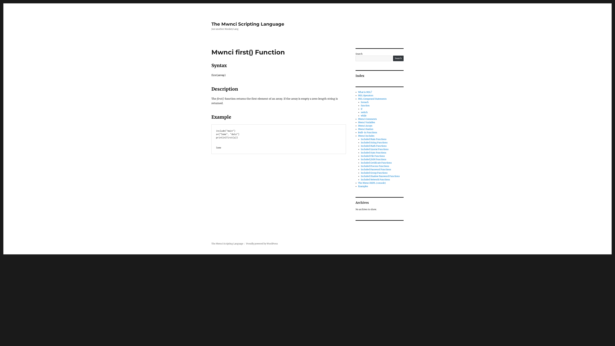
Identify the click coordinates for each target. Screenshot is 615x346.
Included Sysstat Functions (375, 149)
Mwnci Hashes (365, 129)
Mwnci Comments (367, 119)
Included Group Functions (374, 173)
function (365, 105)
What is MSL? (365, 92)
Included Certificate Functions (376, 162)
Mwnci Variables (366, 122)
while (363, 115)
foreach (365, 102)
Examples (363, 186)
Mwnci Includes (366, 136)
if (361, 109)
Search (359, 54)
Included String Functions (374, 142)
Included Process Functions (375, 166)
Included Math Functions (374, 146)
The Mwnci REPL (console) (372, 183)
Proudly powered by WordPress (262, 243)
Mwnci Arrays (365, 125)
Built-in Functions (367, 132)
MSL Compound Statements (372, 99)
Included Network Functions (375, 179)
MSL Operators (365, 95)
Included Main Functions (373, 139)
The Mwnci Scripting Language (247, 24)
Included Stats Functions (373, 152)
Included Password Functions (376, 169)
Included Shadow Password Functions (380, 176)
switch (364, 112)
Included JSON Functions (373, 159)
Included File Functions (373, 156)
